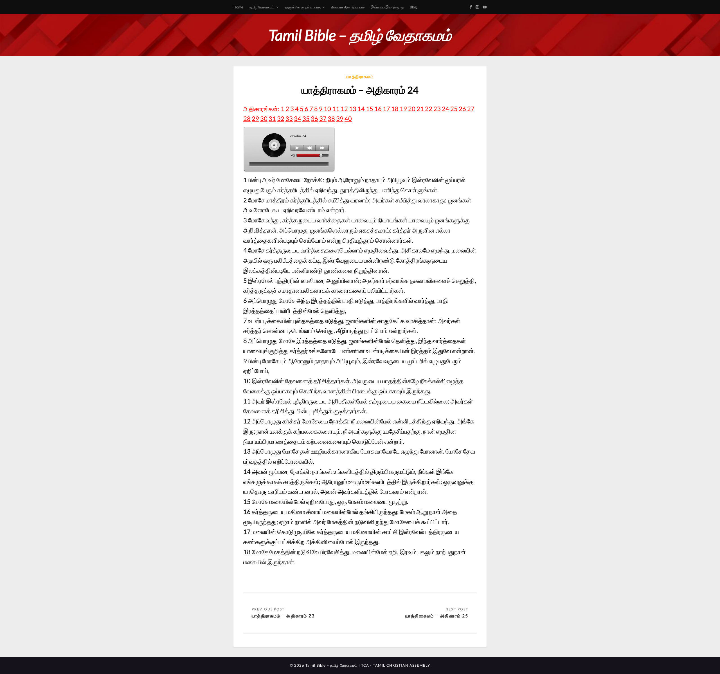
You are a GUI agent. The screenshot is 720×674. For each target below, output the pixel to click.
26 (462, 108)
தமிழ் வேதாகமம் (261, 7)
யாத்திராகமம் (360, 76)
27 (470, 108)
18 (395, 108)
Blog (413, 7)
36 (314, 118)
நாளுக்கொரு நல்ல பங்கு (303, 7)
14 (361, 108)
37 (323, 118)
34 (297, 118)
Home (238, 7)
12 (344, 108)
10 (327, 108)
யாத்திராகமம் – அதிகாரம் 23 (283, 615)
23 (437, 108)
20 (411, 108)
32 (280, 118)
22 (428, 108)
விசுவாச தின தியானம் (347, 7)
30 (263, 118)
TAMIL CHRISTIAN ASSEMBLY (401, 665)
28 (247, 118)
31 (272, 118)
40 (348, 118)
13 (352, 108)
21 (420, 108)
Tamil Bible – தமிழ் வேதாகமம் (360, 35)
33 (289, 118)
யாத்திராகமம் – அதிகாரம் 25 (436, 615)
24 (445, 108)
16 (378, 108)
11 (335, 108)
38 (331, 118)
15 (369, 108)
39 (339, 118)
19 (403, 108)
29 (255, 118)
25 (454, 108)
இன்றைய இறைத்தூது (387, 7)
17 (386, 108)
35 (306, 118)
